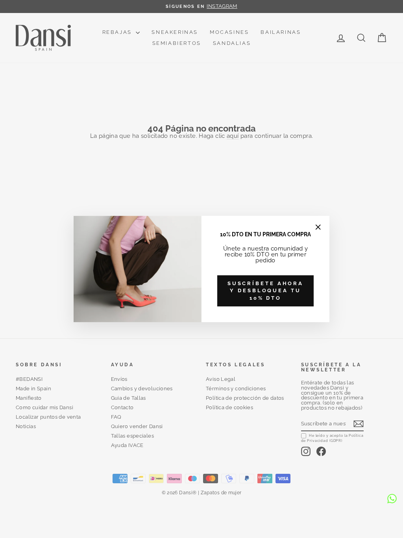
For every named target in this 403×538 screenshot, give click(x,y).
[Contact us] (392, 498)
